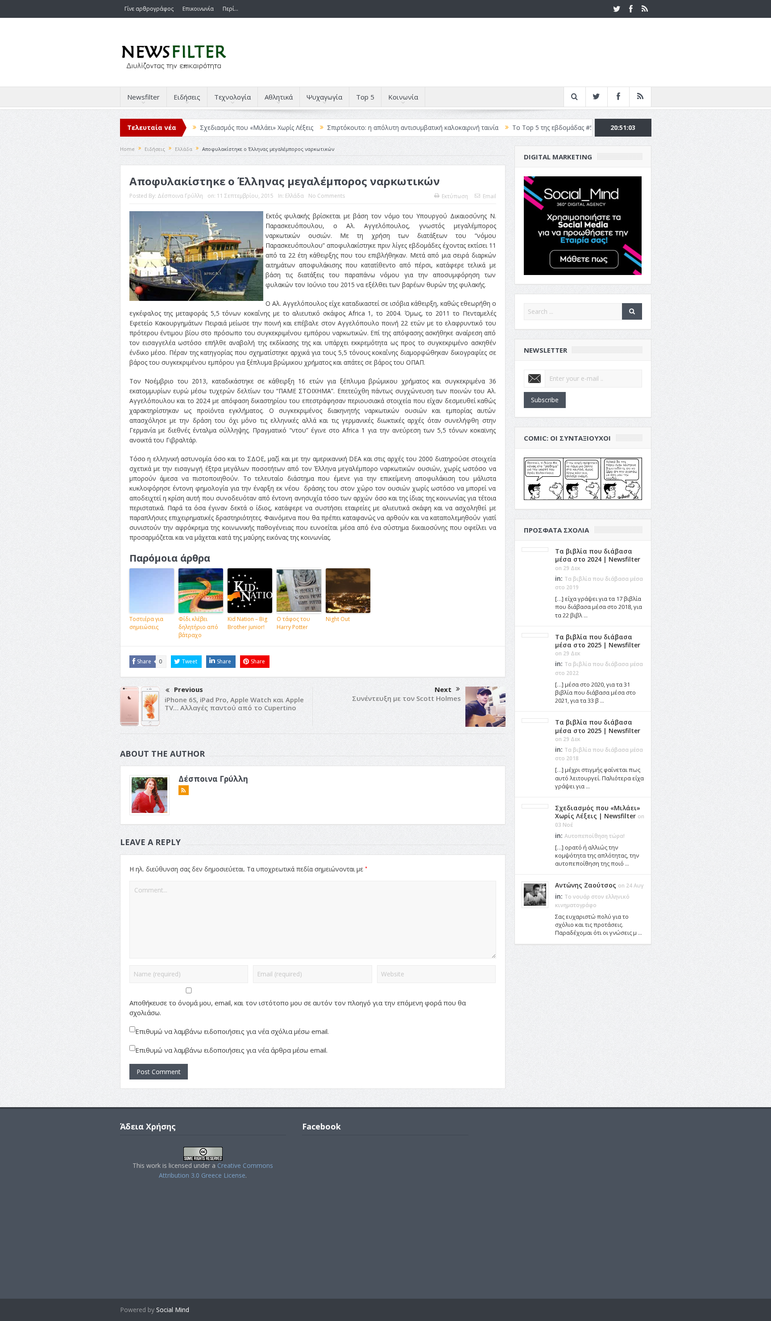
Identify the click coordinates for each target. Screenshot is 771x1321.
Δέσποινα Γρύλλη (180, 196)
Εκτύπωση (455, 196)
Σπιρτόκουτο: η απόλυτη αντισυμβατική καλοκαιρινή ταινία (365, 127)
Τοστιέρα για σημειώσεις (146, 623)
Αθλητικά (279, 96)
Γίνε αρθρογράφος (149, 9)
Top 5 (365, 96)
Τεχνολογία (232, 96)
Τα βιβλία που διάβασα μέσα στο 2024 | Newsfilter (597, 555)
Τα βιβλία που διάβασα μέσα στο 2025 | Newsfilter (597, 641)
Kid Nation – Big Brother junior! (247, 623)
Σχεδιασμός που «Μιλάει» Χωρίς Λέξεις (209, 127)
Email (489, 196)
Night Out (338, 619)
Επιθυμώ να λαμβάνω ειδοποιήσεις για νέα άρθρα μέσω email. (231, 1050)
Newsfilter (143, 96)
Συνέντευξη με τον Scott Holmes (406, 698)
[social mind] (583, 225)
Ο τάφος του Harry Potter (293, 623)
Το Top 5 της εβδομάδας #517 (509, 127)
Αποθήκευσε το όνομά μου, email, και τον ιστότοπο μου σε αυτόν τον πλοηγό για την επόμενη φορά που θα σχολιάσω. (297, 1007)
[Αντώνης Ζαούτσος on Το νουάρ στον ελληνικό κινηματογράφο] (535, 894)
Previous (188, 689)
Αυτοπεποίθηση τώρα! (594, 836)
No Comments (326, 196)
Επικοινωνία (198, 9)
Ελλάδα (294, 196)
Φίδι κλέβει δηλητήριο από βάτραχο (198, 627)
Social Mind (172, 1309)
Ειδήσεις (187, 96)
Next (443, 689)
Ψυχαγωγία (324, 96)
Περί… (230, 9)
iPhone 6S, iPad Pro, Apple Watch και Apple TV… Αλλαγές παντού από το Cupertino (234, 703)
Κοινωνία (403, 96)
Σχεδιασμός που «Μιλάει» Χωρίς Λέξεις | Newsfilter (597, 812)
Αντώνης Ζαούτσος (585, 885)
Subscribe (545, 400)
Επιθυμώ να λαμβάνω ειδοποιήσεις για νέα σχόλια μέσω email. (232, 1031)
